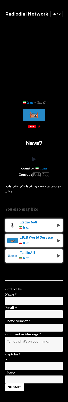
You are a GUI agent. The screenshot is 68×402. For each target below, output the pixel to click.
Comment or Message (23, 334)
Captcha (12, 354)
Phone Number (17, 321)
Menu (57, 13)
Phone (10, 373)
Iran (30, 102)
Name (11, 294)
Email (11, 308)
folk (36, 174)
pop (45, 174)
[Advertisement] (34, 64)
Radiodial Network (26, 14)
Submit (15, 387)
